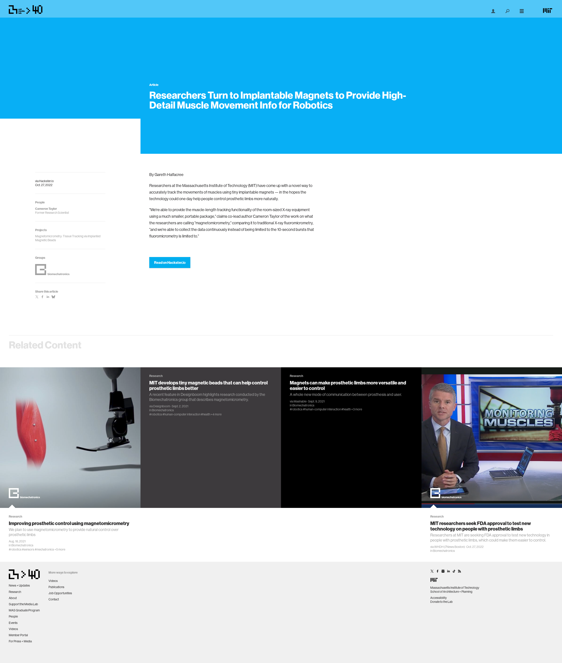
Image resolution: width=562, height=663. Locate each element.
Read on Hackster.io (170, 262)
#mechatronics (44, 549)
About (13, 598)
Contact (54, 599)
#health (205, 414)
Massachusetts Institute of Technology (454, 588)
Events (13, 623)
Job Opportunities (60, 593)
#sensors (28, 549)
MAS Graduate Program (24, 610)
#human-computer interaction (181, 414)
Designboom (161, 406)
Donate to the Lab (441, 602)
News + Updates (19, 585)
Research (15, 592)
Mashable (300, 401)
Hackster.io (46, 181)
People (13, 616)
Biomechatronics (22, 545)
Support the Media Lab (23, 604)
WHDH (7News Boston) (449, 547)
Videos (13, 629)
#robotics (15, 549)
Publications (56, 587)
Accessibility (438, 598)
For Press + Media (20, 641)
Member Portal (18, 635)
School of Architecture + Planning (451, 592)
